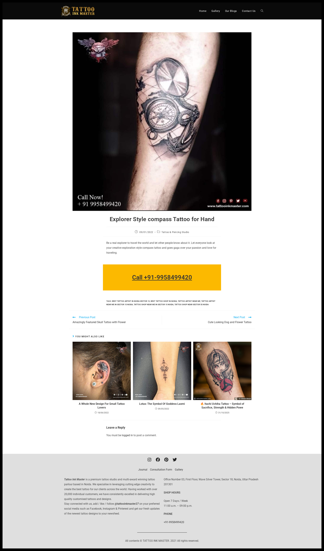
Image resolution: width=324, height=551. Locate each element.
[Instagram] (149, 459)
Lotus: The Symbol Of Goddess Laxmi (162, 403)
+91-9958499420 (174, 522)
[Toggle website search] (262, 11)
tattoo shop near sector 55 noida (191, 304)
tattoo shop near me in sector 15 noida (153, 304)
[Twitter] (174, 459)
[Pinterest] (166, 459)
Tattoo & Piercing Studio (175, 232)
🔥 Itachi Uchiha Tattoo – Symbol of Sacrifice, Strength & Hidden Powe (222, 405)
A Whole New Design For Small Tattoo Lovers (102, 405)
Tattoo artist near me (189, 301)
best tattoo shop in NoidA (164, 301)
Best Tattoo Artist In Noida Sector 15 (131, 301)
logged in (127, 435)
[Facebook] (158, 459)
